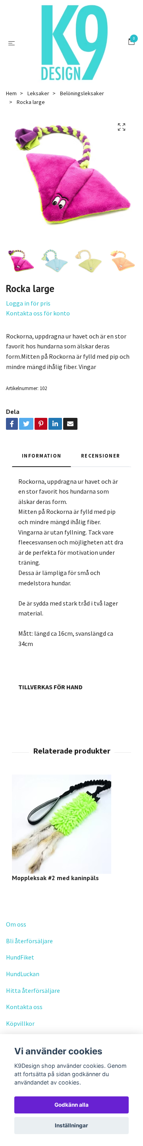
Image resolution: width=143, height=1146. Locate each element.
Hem (11, 93)
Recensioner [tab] (100, 455)
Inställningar (71, 1125)
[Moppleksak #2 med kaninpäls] (71, 824)
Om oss (16, 924)
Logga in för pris (28, 303)
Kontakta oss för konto (38, 313)
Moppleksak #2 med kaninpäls (55, 878)
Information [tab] (41, 455)
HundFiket (20, 957)
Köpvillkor (20, 1023)
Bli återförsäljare (29, 941)
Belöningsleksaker (82, 93)
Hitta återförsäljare (33, 990)
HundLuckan (22, 974)
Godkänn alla (71, 1105)
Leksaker (38, 93)
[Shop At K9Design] (73, 43)
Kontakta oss (24, 1007)
